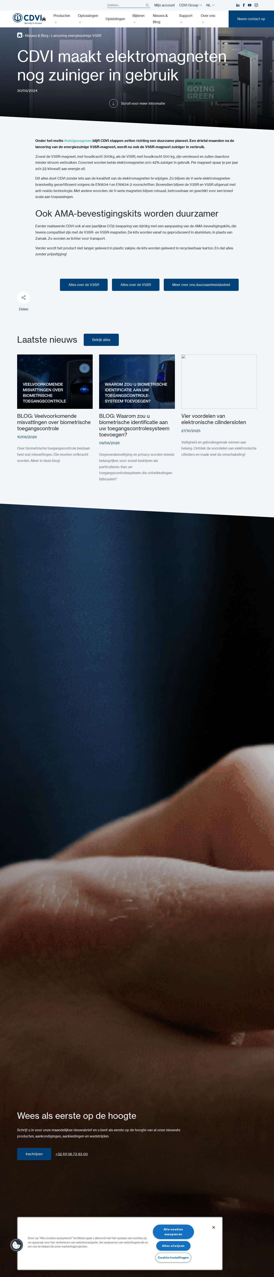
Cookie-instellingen (173, 1257)
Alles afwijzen (173, 1246)
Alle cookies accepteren (173, 1231)
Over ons (208, 15)
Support (185, 15)
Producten (62, 15)
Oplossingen (88, 15)
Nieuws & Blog (160, 18)
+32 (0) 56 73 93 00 (71, 1154)
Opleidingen (115, 19)
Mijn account (164, 5)
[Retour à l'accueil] (27, 19)
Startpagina (44, 19)
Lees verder (26, 357)
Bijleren (138, 15)
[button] (16, 1245)
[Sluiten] (213, 1227)
